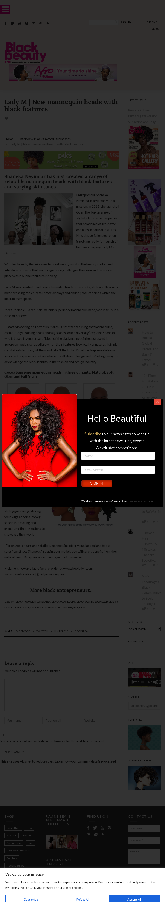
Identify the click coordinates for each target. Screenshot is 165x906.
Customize (31, 899)
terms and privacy (138, 500)
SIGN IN (96, 483)
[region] (82, 887)
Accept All (134, 899)
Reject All (82, 899)
